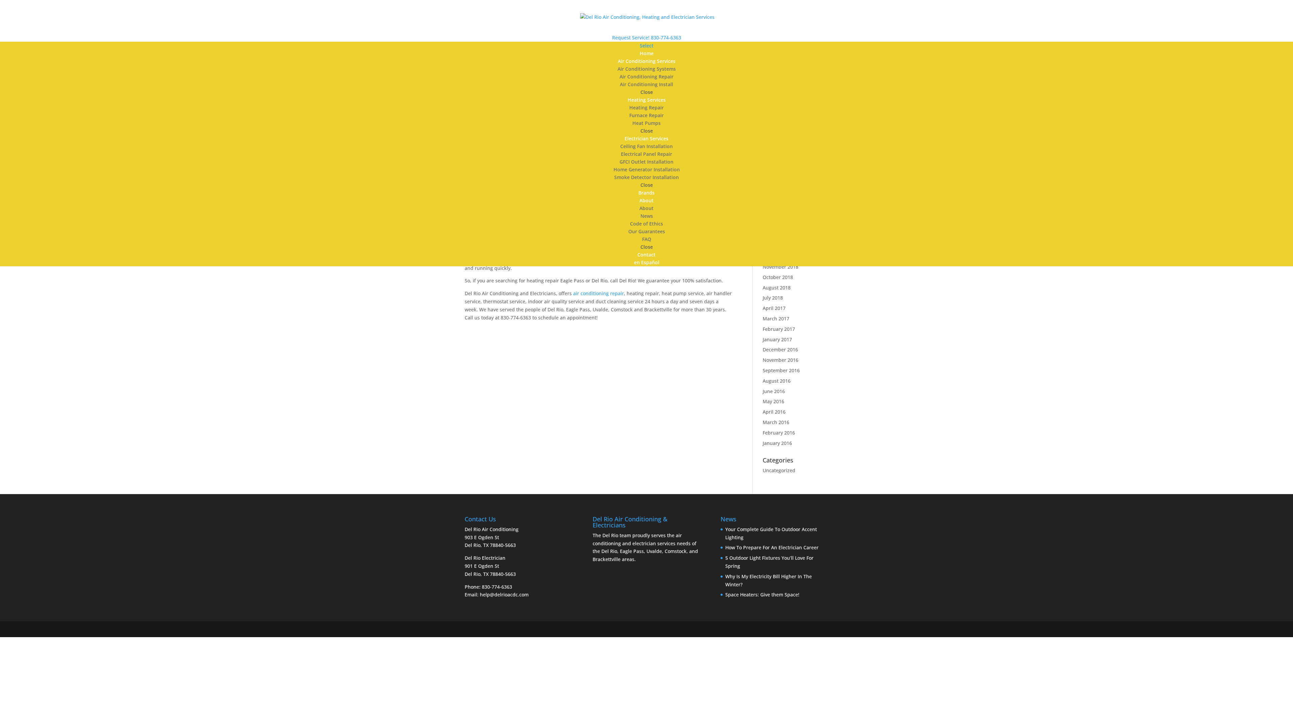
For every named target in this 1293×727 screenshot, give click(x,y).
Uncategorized (779, 470)
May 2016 (773, 401)
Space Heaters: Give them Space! (762, 594)
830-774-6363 (666, 37)
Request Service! (631, 37)
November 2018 (780, 267)
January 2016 (777, 443)
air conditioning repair (598, 293)
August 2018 (777, 287)
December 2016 (780, 349)
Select (647, 45)
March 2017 (776, 318)
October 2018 (778, 277)
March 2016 (776, 422)
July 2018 (773, 298)
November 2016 (780, 360)
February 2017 (779, 329)
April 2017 (774, 308)
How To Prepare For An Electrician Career (772, 547)
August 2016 (777, 381)
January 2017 (777, 339)
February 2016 (779, 432)
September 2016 (781, 370)
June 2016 (774, 391)
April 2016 (774, 412)
